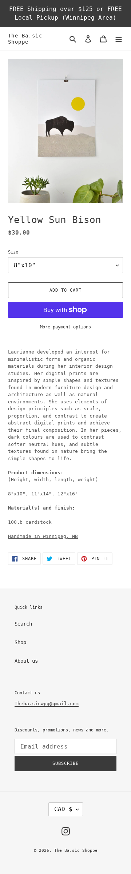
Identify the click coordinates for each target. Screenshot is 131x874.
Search (23, 624)
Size (13, 252)
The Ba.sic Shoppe (25, 39)
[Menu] (118, 38)
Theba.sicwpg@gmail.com (47, 703)
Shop (20, 642)
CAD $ (63, 809)
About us (26, 661)
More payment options (65, 327)
